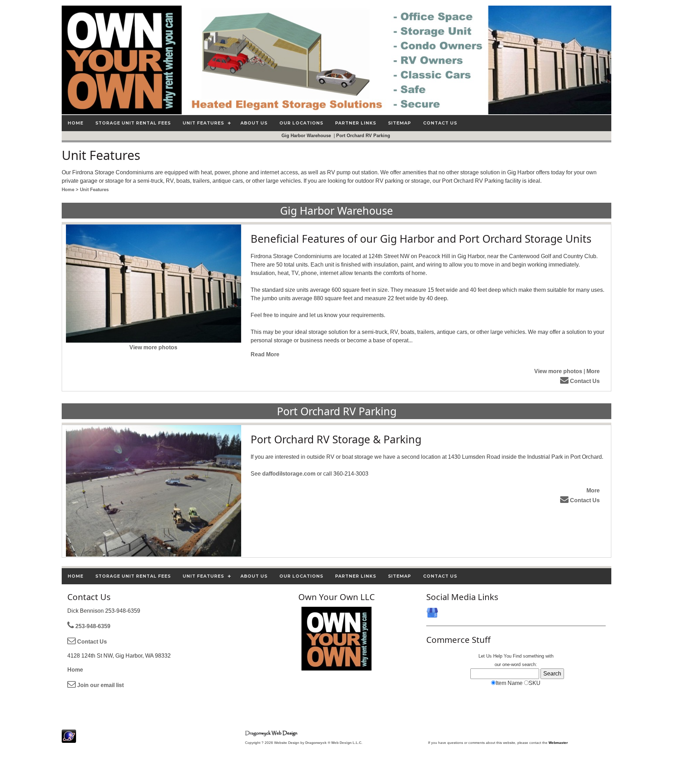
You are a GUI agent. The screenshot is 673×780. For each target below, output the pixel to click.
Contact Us (584, 381)
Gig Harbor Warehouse (306, 135)
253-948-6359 (92, 626)
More (593, 371)
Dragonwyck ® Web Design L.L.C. (333, 743)
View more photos (153, 347)
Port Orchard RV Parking (364, 135)
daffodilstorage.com (288, 474)
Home (75, 670)
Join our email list (100, 685)
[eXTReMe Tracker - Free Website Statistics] (69, 739)
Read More (265, 354)
